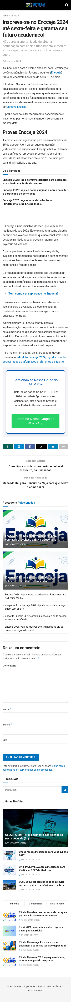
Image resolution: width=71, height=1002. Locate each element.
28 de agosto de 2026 (16, 544)
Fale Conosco (35, 990)
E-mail (7, 724)
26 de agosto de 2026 (16, 586)
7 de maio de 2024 (12, 61)
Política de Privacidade (49, 986)
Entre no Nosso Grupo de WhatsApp (35, 421)
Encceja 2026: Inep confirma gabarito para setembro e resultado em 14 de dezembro (31, 537)
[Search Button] (65, 789)
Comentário (11, 665)
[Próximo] (38, 214)
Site (5, 740)
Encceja (15, 16)
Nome (7, 709)
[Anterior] (32, 214)
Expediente (29, 986)
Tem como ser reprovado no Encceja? (33, 293)
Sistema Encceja (16, 106)
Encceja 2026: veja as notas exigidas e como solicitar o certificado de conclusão (32, 579)
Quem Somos (14, 986)
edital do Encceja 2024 (31, 357)
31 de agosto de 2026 (16, 843)
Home (5, 16)
